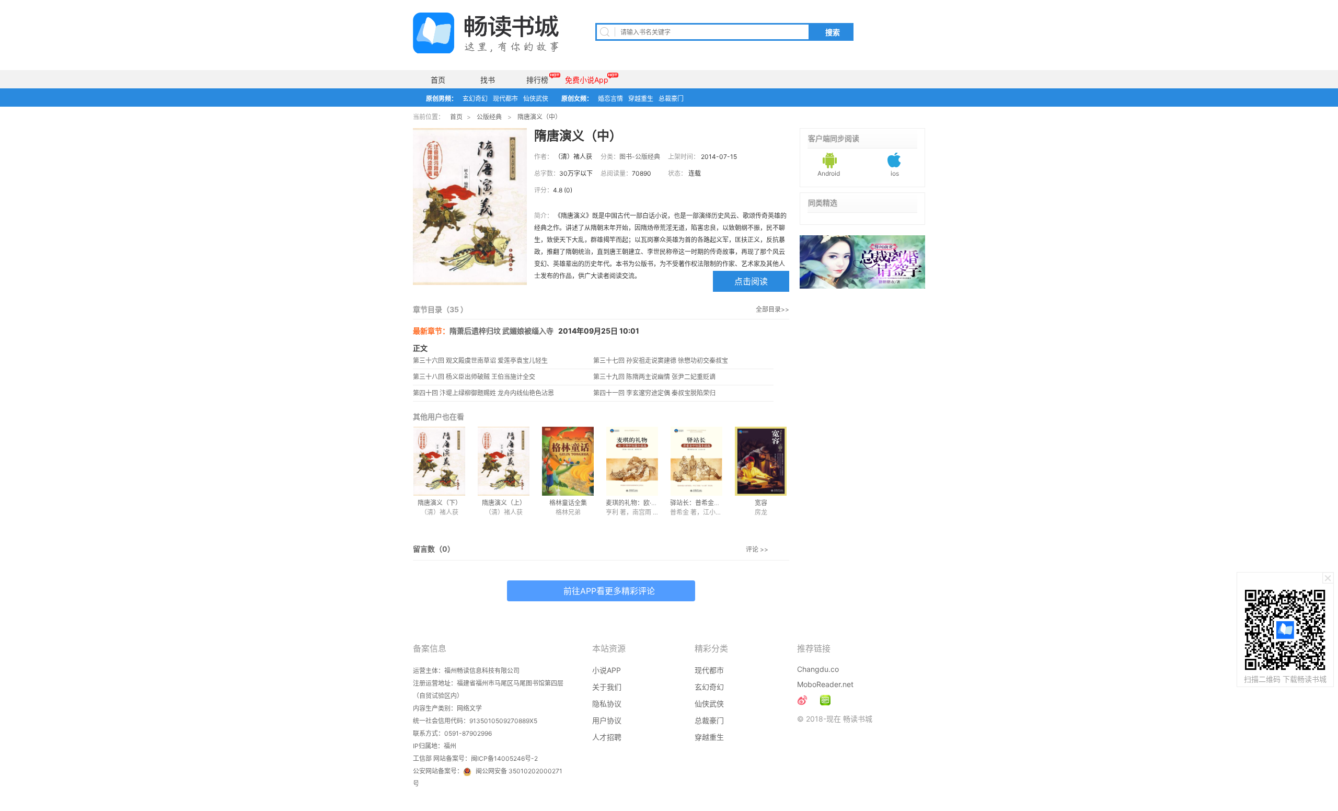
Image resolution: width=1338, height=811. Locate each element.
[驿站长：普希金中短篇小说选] (696, 461)
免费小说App (586, 79)
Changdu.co (818, 669)
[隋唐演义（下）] (439, 461)
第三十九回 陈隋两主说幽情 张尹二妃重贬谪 (654, 377)
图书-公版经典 (639, 157)
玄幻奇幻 (475, 98)
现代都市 (505, 98)
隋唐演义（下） (440, 503)
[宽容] (760, 461)
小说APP (606, 670)
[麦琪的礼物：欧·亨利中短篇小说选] (632, 461)
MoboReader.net (825, 684)
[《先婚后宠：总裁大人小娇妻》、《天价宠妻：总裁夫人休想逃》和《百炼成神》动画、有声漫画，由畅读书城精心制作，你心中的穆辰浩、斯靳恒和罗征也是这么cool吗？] (825, 700)
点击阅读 (751, 281)
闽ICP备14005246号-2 (504, 758)
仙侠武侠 (535, 98)
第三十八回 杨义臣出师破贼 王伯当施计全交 (474, 377)
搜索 (832, 32)
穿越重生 (640, 98)
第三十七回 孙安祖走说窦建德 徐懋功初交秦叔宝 (660, 360)
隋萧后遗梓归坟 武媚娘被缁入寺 (501, 330)
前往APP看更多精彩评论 (609, 591)
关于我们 (606, 686)
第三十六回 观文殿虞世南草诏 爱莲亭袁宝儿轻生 (480, 360)
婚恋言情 (610, 98)
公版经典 (489, 117)
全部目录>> (772, 309)
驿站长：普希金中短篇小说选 (711, 503)
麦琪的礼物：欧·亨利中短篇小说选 (653, 503)
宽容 (761, 503)
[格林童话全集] (567, 461)
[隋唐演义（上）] (503, 461)
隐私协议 (606, 703)
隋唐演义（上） (504, 503)
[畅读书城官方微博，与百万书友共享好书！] (802, 700)
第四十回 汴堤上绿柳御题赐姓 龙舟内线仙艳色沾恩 (483, 393)
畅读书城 (486, 33)
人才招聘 (606, 737)
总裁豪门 (671, 98)
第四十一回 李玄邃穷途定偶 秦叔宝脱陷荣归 (654, 393)
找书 (487, 79)
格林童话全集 (568, 503)
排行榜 (537, 79)
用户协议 (606, 720)
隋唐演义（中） (539, 117)
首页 (438, 79)
